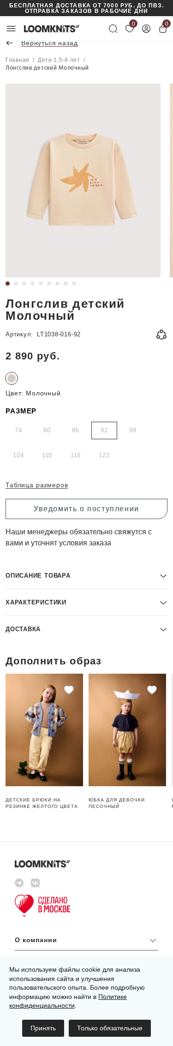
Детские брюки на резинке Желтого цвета (42, 803)
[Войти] (146, 28)
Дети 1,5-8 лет (59, 60)
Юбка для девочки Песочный (117, 803)
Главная (18, 60)
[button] (86, 575)
